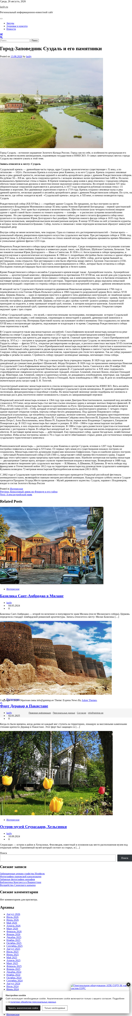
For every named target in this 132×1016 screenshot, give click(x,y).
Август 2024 (13, 983)
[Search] (1, 37)
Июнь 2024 (12, 989)
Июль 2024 (12, 986)
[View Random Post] (1, 34)
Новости (11, 29)
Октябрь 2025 (13, 943)
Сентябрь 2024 (14, 980)
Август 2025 (13, 948)
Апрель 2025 (13, 960)
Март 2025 (12, 963)
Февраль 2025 (14, 966)
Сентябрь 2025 (14, 946)
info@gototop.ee (95, 713)
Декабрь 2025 (13, 937)
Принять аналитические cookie (23, 1008)
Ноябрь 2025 (13, 940)
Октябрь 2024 (13, 977)
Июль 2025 (12, 951)
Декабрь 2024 (13, 972)
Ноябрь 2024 (13, 974)
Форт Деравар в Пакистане (24, 706)
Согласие (81, 713)
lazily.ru (4, 6)
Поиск (3, 853)
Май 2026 (11, 922)
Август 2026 (13, 914)
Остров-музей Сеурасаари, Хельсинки (33, 827)
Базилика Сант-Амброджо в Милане (32, 596)
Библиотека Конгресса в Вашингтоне (20, 882)
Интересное (16, 488)
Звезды (10, 23)
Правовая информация (40, 713)
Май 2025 (11, 957)
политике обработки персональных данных (33, 1002)
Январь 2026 (13, 934)
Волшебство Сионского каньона (18, 885)
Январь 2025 (13, 969)
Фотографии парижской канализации (20, 876)
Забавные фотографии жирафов (17, 879)
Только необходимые (54, 1008)
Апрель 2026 (13, 925)
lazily (29, 56)
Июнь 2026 (12, 920)
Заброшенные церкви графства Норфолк (22, 873)
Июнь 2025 (12, 954)
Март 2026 (12, 928)
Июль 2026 (12, 917)
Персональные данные (64, 713)
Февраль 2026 (14, 931)
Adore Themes (89, 700)
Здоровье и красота (17, 26)
